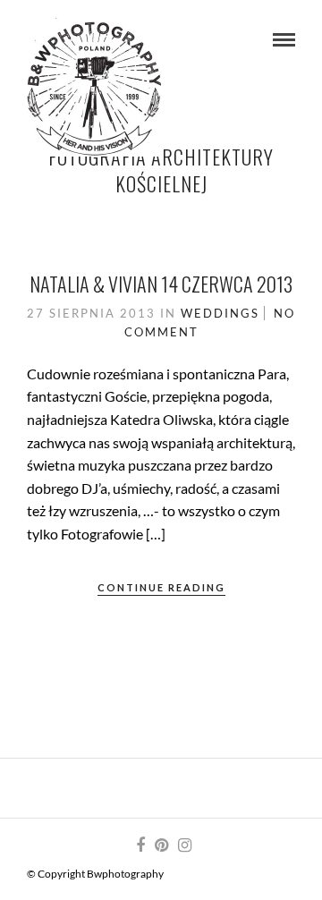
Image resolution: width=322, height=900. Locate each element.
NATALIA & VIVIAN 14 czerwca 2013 (161, 283)
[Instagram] (184, 845)
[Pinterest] (161, 845)
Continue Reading (161, 587)
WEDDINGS (220, 313)
